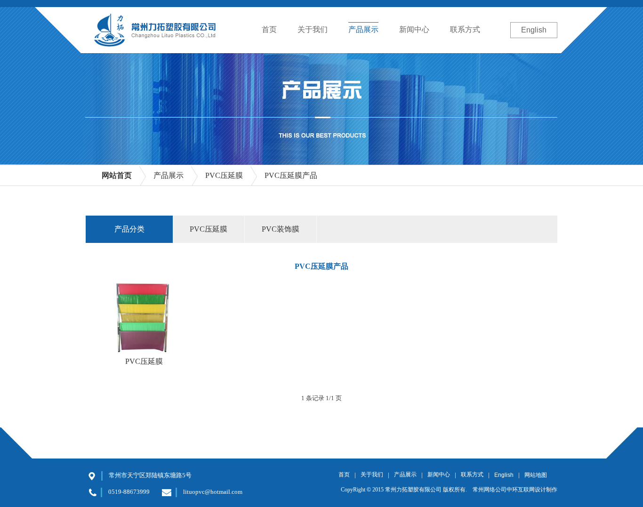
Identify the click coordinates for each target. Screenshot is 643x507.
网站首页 (117, 175)
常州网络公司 (489, 489)
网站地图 (535, 475)
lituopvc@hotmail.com (212, 491)
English (534, 30)
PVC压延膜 (144, 361)
